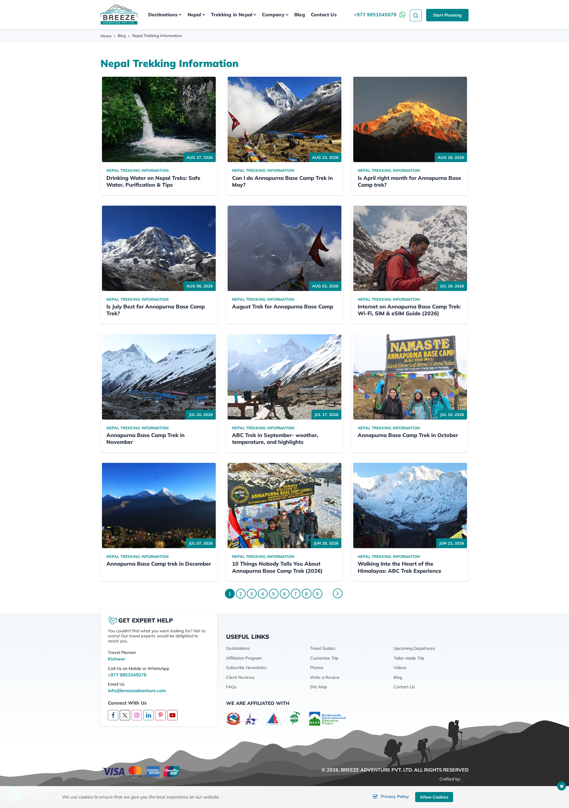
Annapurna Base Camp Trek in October (408, 435)
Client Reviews (240, 677)
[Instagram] (137, 716)
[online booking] (141, 771)
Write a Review (325, 677)
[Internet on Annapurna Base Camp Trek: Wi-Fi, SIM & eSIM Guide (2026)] (410, 248)
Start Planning (447, 15)
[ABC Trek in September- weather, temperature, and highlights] (284, 377)
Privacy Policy (395, 796)
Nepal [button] (194, 14)
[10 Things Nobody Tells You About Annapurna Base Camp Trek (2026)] (284, 505)
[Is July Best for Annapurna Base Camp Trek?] (159, 248)
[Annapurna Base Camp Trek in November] (159, 377)
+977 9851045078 (375, 14)
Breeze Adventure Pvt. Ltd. (377, 770)
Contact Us (324, 14)
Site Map (318, 686)
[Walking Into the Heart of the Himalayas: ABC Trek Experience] (410, 505)
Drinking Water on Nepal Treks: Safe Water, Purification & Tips (153, 181)
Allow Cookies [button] (434, 797)
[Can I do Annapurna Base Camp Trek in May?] (284, 119)
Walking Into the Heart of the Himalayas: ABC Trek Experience (399, 567)
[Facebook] (113, 716)
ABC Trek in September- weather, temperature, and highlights (275, 438)
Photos (316, 667)
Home (105, 35)
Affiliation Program (244, 658)
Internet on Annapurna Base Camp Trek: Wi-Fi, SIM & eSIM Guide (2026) (409, 310)
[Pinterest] (160, 716)
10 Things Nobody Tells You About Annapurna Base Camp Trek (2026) (277, 567)
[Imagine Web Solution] (465, 779)
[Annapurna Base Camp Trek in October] (410, 377)
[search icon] (416, 14)
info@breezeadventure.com (137, 690)
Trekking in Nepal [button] (231, 14)
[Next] (338, 593)
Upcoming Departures (414, 648)
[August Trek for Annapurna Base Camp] (284, 248)
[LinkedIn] (148, 716)
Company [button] (273, 14)
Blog (299, 14)
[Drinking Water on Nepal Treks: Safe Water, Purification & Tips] (159, 119)
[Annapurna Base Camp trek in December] (159, 505)
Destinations (238, 648)
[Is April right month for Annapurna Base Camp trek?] (410, 119)
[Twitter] (125, 715)
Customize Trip (324, 658)
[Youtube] (172, 716)
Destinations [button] (163, 14)
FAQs (231, 686)
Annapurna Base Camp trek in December (158, 563)
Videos (400, 667)
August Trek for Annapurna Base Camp (282, 306)
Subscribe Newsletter (246, 667)
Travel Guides (322, 648)
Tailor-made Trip (409, 658)
